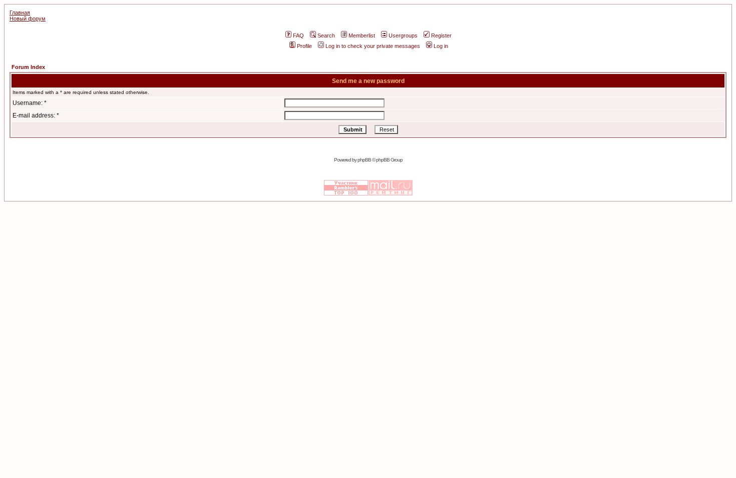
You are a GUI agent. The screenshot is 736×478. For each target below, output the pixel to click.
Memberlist (361, 35)
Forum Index (28, 67)
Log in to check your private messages (372, 46)
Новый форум (28, 19)
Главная (20, 13)
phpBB (364, 159)
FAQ (298, 35)
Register (441, 35)
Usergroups (403, 35)
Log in (441, 46)
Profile (304, 46)
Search (326, 35)
